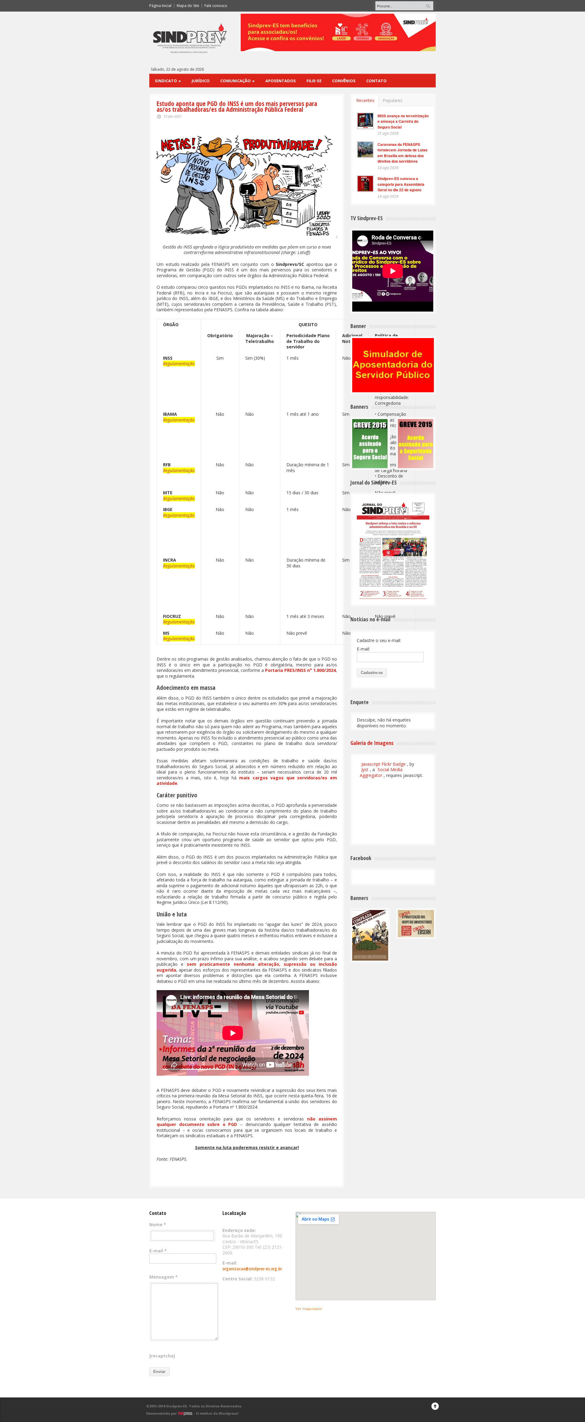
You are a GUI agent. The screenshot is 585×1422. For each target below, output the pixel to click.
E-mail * (158, 1251)
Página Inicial (160, 6)
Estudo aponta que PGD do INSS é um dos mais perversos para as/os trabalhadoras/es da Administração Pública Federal (237, 106)
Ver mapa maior (309, 1308)
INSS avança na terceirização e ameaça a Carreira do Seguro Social (403, 121)
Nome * (157, 1224)
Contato (376, 80)
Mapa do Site (188, 6)
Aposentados (280, 80)
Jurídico (201, 80)
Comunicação (237, 80)
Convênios (344, 80)
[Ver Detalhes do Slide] (338, 32)
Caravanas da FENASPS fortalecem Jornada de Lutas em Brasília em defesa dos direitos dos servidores (402, 153)
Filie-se (314, 80)
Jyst (364, 769)
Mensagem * (163, 1277)
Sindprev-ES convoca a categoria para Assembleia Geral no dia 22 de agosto (401, 184)
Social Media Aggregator (381, 772)
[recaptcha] (162, 1356)
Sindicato (168, 80)
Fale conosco (215, 6)
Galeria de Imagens (372, 742)
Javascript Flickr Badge (383, 764)
